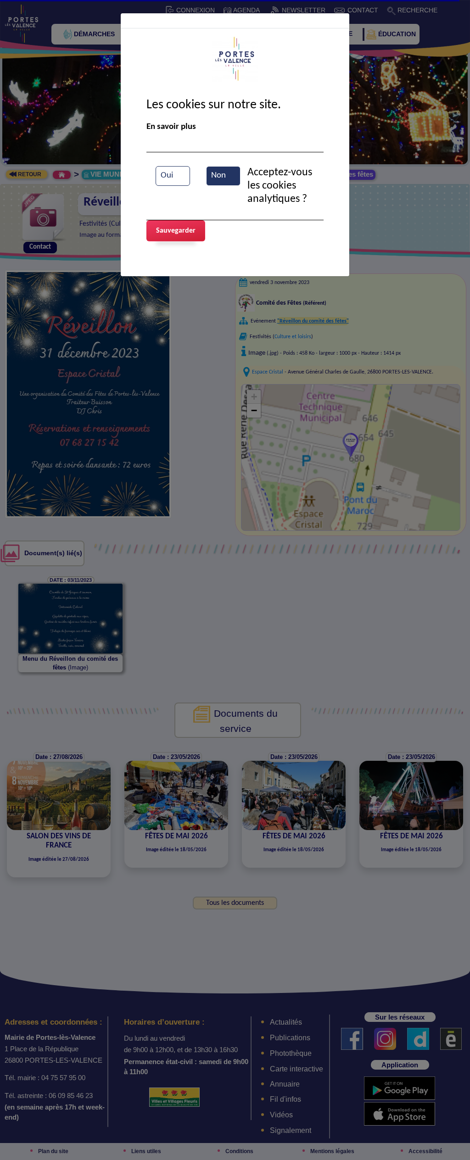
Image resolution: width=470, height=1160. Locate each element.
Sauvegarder (176, 230)
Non (218, 175)
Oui (167, 175)
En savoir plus (171, 127)
